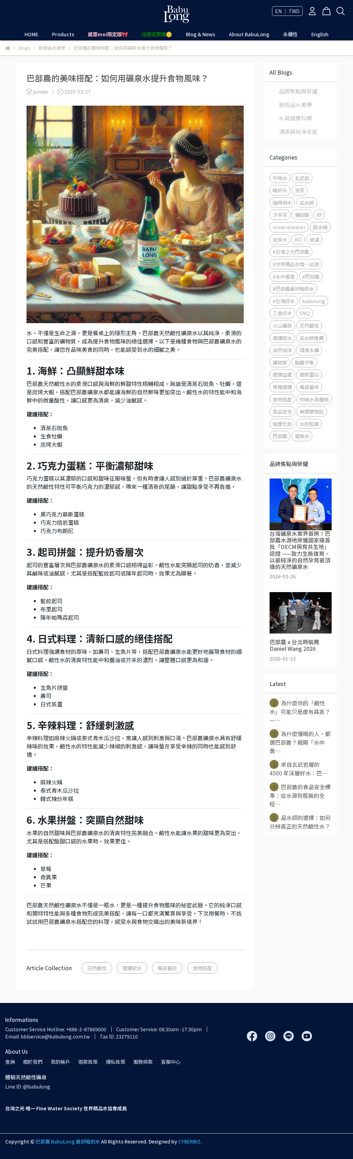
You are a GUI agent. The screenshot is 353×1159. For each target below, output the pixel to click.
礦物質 (280, 362)
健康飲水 (132, 968)
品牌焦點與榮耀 (298, 91)
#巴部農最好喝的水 (293, 288)
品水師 (307, 202)
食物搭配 (202, 968)
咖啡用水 (282, 202)
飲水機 (320, 227)
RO (298, 239)
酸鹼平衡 (304, 362)
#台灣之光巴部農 (291, 251)
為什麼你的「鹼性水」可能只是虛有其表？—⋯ (300, 711)
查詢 (10, 1061)
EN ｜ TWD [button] (287, 11)
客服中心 (170, 1061)
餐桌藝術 (167, 968)
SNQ (305, 313)
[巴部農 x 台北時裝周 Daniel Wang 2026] (301, 613)
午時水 (280, 178)
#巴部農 (311, 276)
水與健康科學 (295, 118)
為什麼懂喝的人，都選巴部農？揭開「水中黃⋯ (300, 742)
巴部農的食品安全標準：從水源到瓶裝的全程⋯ (300, 795)
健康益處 (282, 374)
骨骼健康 (282, 386)
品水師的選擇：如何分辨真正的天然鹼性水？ (300, 821)
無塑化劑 (282, 423)
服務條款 (143, 1061)
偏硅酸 (302, 214)
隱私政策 (115, 1061)
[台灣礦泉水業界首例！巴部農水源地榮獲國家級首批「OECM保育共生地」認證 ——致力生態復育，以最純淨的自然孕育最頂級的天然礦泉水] (301, 504)
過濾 (314, 239)
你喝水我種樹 (314, 399)
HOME (31, 34)
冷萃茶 (280, 214)
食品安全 (282, 411)
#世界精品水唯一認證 (296, 264)
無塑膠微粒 (312, 411)
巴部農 (280, 436)
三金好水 (282, 313)
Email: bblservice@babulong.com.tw (47, 1036)
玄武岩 (302, 178)
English (320, 34)
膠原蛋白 (309, 374)
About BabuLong (249, 34)
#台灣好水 (284, 301)
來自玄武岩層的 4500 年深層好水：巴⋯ (298, 768)
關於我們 (32, 1061)
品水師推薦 (312, 337)
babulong (313, 301)
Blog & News (200, 34)
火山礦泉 (282, 325)
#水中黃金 (284, 276)
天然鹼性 (97, 968)
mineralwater (289, 227)
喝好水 (280, 190)
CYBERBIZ (189, 1141)
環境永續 (309, 350)
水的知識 (309, 423)
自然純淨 (282, 350)
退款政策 (88, 1061)
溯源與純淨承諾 (298, 131)
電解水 (302, 436)
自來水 (280, 239)
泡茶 (299, 190)
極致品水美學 (295, 104)
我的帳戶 (60, 1061)
